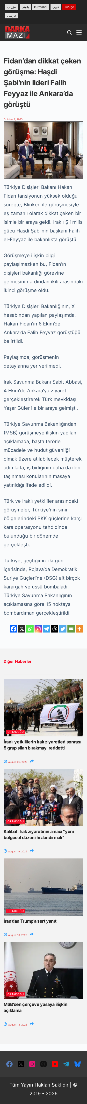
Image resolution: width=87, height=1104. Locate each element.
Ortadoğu (15, 731)
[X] (21, 629)
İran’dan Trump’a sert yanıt (30, 921)
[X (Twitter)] (21, 1064)
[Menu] (79, 32)
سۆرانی (11, 7)
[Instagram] (38, 629)
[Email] (71, 629)
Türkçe (69, 7)
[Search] (69, 32)
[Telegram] (46, 629)
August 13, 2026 (17, 935)
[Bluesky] (77, 1064)
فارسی (11, 15)
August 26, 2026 (17, 761)
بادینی (25, 7)
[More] (79, 629)
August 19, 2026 (17, 851)
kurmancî (40, 7)
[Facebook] (13, 629)
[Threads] (54, 629)
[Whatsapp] (30, 629)
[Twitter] (62, 629)
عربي (55, 7)
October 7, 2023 (13, 119)
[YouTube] (55, 1064)
